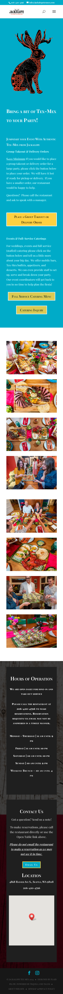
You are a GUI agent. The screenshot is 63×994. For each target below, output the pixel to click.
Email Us (31, 864)
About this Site (16, 988)
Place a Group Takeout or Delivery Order (31, 219)
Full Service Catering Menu (31, 296)
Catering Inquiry (31, 310)
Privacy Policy (47, 988)
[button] (33, 917)
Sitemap (32, 988)
